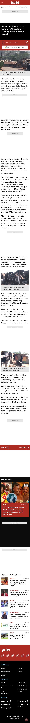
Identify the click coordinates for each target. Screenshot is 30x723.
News (5, 7)
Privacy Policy (22, 682)
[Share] (26, 42)
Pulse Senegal (22, 701)
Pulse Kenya (5, 704)
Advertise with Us (5, 687)
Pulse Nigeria (5, 701)
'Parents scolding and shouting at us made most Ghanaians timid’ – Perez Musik (19, 594)
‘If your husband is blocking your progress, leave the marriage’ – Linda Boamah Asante (18, 583)
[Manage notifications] (26, 719)
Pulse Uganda (5, 708)
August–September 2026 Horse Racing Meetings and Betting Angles (18, 636)
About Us (4, 682)
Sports (12, 600)
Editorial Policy (22, 686)
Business (20, 672)
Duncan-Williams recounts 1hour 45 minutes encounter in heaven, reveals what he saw (19, 616)
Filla (10, 7)
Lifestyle (12, 578)
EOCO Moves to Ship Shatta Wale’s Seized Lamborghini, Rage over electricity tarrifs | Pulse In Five (13, 511)
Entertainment (14, 590)
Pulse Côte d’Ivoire (21, 705)
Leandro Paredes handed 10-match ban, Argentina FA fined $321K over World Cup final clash (19, 605)
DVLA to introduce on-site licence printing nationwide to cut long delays (19, 626)
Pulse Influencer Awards (23, 690)
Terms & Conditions (4, 692)
